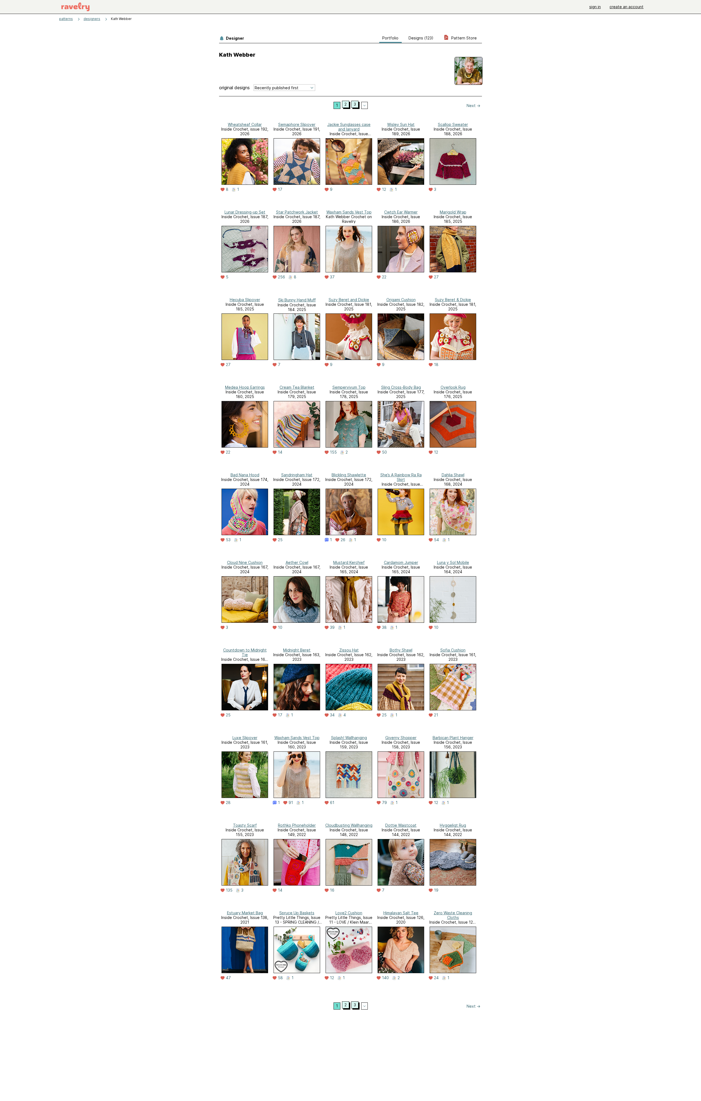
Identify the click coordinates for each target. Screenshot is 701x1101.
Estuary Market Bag (245, 912)
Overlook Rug (453, 387)
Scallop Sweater (453, 124)
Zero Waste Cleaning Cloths (453, 915)
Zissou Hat (349, 650)
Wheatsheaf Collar (245, 124)
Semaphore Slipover (296, 124)
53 (228, 540)
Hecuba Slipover (245, 299)
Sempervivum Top (349, 387)
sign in (595, 6)
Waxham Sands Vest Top (349, 212)
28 (228, 802)
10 (384, 540)
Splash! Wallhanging (349, 737)
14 (280, 452)
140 (385, 978)
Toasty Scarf (245, 825)
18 (436, 364)
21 (436, 715)
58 (280, 978)
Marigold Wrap (453, 212)
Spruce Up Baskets (296, 912)
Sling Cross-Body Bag (401, 387)
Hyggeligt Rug (453, 825)
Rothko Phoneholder (297, 825)
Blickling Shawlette (349, 474)
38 (384, 627)
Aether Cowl (297, 562)
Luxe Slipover (244, 737)
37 (332, 277)
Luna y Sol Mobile (453, 562)
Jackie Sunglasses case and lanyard (348, 126)
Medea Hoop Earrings (245, 387)
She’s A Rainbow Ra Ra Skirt (401, 477)
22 (384, 277)
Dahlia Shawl (453, 474)
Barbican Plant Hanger (453, 737)
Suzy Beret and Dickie (349, 299)
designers (92, 19)
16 (332, 890)
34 (332, 715)
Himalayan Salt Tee (400, 912)
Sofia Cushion (453, 650)
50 (384, 452)
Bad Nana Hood (245, 474)
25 (280, 540)
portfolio (390, 38)
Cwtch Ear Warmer (401, 212)
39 (332, 627)
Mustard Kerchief (349, 562)
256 (281, 277)
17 (280, 189)
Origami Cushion (401, 299)
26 (343, 540)
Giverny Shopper (400, 737)
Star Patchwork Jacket (297, 212)
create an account (626, 6)
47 (228, 978)
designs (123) (421, 38)
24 (436, 978)
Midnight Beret (297, 650)
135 (229, 890)
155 (333, 452)
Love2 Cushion (348, 912)
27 (436, 277)
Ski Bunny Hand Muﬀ (297, 300)
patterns (66, 19)
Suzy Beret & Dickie (453, 299)
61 (332, 802)
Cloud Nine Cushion (245, 562)
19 (436, 890)
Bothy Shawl (401, 650)
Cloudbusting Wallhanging (348, 825)
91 (291, 802)
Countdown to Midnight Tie (245, 652)
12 (384, 189)
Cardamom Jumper (401, 562)
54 (436, 540)
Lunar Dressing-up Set (245, 212)
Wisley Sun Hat (401, 124)
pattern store (463, 38)
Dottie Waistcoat (400, 825)
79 (384, 802)
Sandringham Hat (296, 474)
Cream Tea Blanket (297, 387)
